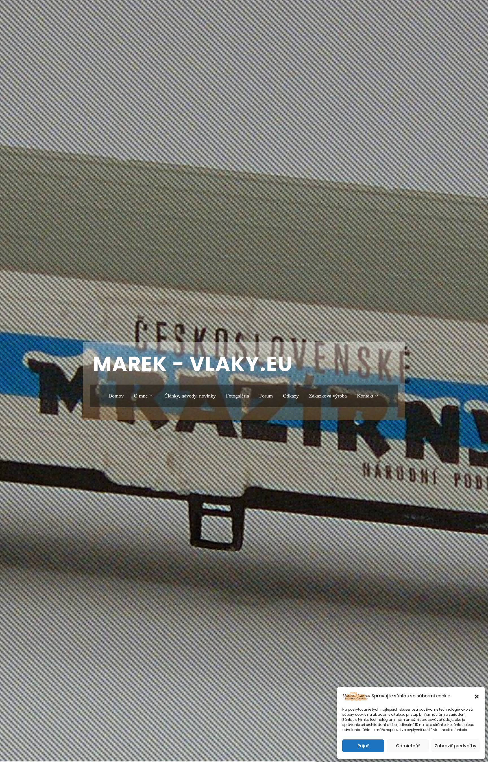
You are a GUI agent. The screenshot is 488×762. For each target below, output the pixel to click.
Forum (266, 396)
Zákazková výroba (328, 396)
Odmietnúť (408, 746)
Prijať (363, 746)
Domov (116, 396)
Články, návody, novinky (190, 396)
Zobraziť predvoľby (455, 746)
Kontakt (365, 396)
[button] (477, 696)
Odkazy (291, 396)
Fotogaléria (237, 396)
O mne (141, 396)
